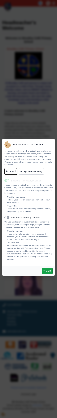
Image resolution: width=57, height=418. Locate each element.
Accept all (11, 171)
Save (48, 271)
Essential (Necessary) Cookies (26, 181)
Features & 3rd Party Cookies (25, 217)
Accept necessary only (31, 171)
